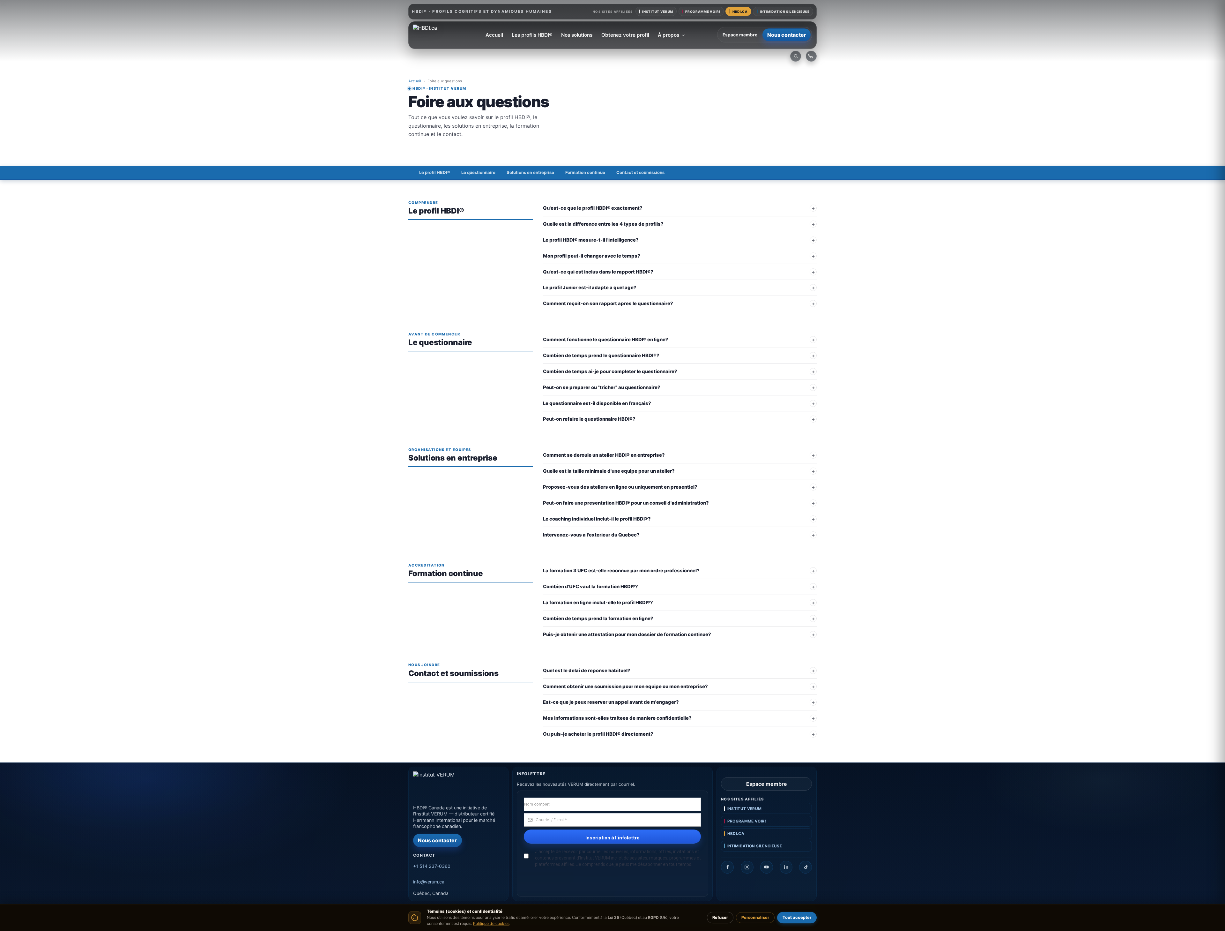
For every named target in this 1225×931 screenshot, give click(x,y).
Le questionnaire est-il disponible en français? (597, 403)
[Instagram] (747, 867)
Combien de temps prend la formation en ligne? (598, 618)
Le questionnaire (478, 172)
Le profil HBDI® (434, 172)
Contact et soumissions (640, 172)
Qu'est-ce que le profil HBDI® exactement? (592, 208)
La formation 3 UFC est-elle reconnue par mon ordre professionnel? (621, 571)
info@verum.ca (428, 881)
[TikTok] (805, 867)
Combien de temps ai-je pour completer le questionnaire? (610, 371)
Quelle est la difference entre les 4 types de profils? (603, 224)
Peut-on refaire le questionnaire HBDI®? (589, 419)
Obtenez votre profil (625, 35)
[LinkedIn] (786, 867)
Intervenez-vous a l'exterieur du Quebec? (591, 535)
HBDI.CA (740, 11)
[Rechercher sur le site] (795, 56)
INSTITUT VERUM (657, 11)
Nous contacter (786, 35)
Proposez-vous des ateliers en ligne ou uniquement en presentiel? (620, 487)
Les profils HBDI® (532, 35)
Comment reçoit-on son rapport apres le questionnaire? (608, 303)
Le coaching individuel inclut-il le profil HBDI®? (597, 519)
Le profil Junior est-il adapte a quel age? (589, 287)
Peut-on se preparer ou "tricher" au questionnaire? (601, 387)
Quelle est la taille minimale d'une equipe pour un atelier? (609, 471)
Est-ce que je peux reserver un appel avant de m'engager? (611, 702)
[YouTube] (766, 867)
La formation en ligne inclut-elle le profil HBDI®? (598, 602)
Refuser (720, 917)
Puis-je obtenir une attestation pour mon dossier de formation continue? (627, 634)
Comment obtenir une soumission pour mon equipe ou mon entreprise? (625, 686)
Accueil (494, 35)
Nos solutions (576, 35)
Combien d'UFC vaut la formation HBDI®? (590, 586)
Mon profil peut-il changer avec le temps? (591, 256)
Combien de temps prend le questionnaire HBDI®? (601, 355)
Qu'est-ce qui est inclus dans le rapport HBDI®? (598, 272)
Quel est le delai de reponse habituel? (586, 670)
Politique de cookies (491, 923)
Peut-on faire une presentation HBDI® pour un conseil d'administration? (626, 503)
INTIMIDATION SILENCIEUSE (785, 11)
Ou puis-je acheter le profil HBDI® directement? (598, 734)
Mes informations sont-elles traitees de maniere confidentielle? (617, 718)
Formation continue (585, 172)
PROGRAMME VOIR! (702, 11)
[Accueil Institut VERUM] (433, 35)
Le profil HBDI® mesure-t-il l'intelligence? (591, 240)
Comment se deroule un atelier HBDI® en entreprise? (604, 455)
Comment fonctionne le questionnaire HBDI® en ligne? (605, 339)
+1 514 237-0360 (431, 866)
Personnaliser (755, 917)
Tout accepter (797, 917)
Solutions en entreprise (530, 172)
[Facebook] (727, 867)
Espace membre (740, 34)
